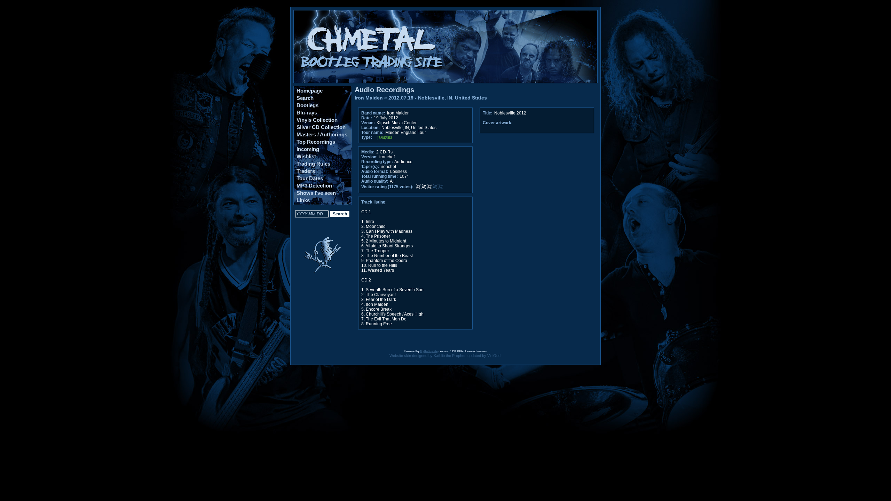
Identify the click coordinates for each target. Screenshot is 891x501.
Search (305, 98)
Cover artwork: (498, 122)
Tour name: (372, 132)
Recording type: (377, 161)
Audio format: (374, 171)
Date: (366, 118)
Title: (488, 113)
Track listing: (374, 202)
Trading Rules (313, 164)
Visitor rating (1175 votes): (387, 186)
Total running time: (379, 176)
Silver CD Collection (321, 127)
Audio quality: (374, 181)
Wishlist (306, 156)
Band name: (373, 113)
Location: (370, 127)
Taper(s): (370, 166)
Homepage (310, 91)
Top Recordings (316, 142)
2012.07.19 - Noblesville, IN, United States (437, 98)
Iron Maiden (369, 98)
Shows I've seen (316, 193)
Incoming (308, 149)
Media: (367, 152)
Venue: (368, 122)
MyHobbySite (428, 351)
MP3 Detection (314, 186)
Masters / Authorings (322, 134)
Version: (369, 156)
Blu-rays (307, 113)
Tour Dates (310, 178)
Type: (366, 137)
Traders (306, 171)
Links (303, 200)
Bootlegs (307, 105)
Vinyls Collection (317, 120)
